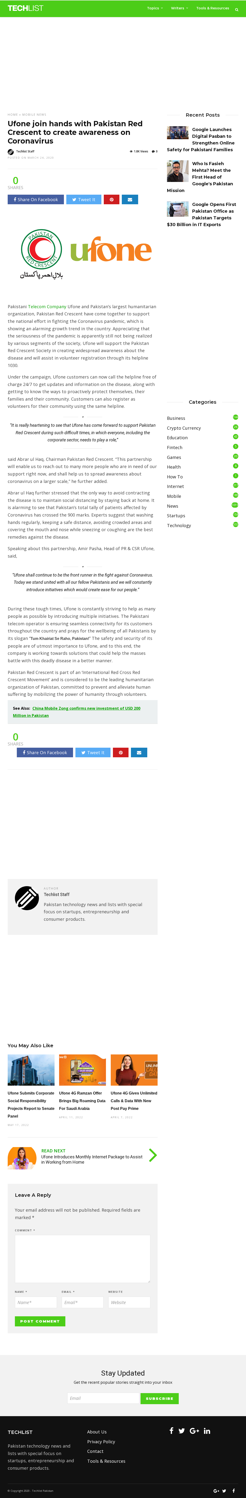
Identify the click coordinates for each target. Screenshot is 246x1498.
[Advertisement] (123, 60)
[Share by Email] (130, 199)
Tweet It (86, 199)
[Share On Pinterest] (111, 199)
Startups (176, 515)
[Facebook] (171, 1431)
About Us (97, 1432)
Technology (179, 525)
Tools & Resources (212, 8)
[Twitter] (181, 1431)
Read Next (53, 1151)
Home (13, 115)
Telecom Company (47, 306)
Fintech (174, 447)
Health (174, 467)
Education (177, 437)
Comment (25, 1230)
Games (174, 457)
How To (175, 477)
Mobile (29, 115)
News (41, 115)
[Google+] (194, 1431)
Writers (177, 8)
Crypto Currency (184, 428)
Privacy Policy (101, 1441)
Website (115, 1291)
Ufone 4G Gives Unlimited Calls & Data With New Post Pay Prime (134, 1101)
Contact (95, 1451)
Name (21, 1291)
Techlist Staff (25, 151)
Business (176, 418)
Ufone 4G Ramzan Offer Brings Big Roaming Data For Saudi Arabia (82, 1101)
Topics (153, 8)
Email (68, 1291)
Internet (175, 486)
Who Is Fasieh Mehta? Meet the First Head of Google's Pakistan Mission (200, 177)
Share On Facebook (38, 199)
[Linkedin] (207, 1431)
